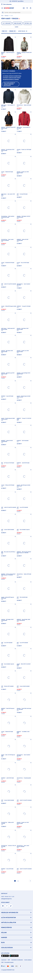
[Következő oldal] (30, 880)
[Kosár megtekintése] (30, 8)
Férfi (2, 15)
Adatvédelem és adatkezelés (17, 959)
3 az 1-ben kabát (6, 23)
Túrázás (11, 31)
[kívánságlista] (27, 8)
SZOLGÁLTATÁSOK (7, 947)
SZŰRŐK (16, 26)
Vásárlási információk (9, 912)
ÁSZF (9, 959)
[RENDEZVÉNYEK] (16, 927)
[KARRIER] (16, 937)
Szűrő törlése (21, 31)
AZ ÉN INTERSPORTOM (8, 917)
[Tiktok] (10, 905)
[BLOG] (16, 942)
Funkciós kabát (17, 23)
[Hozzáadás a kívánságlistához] (15, 37)
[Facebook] (6, 905)
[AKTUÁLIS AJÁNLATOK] (16, 922)
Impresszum (3, 959)
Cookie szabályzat (28, 959)
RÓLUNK (4, 932)
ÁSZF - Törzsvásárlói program (7, 962)
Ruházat (6, 15)
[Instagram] (2, 905)
